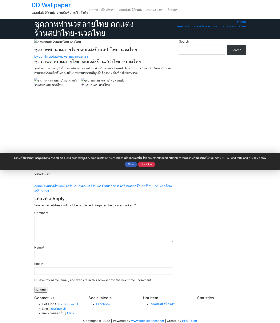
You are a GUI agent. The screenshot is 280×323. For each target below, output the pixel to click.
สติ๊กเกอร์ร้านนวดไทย (149, 186)
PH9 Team (189, 321)
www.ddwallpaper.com (147, 321)
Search (184, 41)
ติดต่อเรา (173, 10)
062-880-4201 (67, 304)
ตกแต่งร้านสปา (70, 186)
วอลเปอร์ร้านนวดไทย (94, 186)
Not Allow (146, 164)
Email (39, 264)
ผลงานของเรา (155, 10)
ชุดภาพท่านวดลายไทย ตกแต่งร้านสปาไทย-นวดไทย (211, 26)
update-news (58, 56)
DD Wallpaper (51, 5)
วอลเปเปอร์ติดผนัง (130, 10)
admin (41, 56)
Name (39, 247)
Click (70, 313)
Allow (131, 164)
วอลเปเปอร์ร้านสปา (122, 186)
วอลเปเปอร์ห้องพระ (163, 304)
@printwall (58, 308)
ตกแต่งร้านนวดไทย (47, 186)
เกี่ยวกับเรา (108, 10)
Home (93, 10)
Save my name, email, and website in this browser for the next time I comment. (95, 280)
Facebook (103, 304)
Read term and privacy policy (248, 157)
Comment (41, 213)
